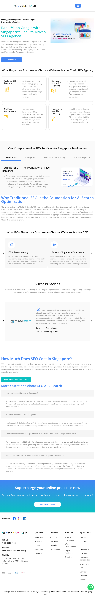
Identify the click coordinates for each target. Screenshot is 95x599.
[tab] (11, 157)
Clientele (53, 545)
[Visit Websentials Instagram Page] (19, 518)
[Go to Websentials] (25, 5)
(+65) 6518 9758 (9, 543)
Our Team (54, 541)
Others (83, 580)
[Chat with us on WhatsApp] (90, 587)
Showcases (39, 537)
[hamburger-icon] (78, 6)
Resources (39, 549)
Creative (68, 557)
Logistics (83, 553)
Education (84, 541)
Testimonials (55, 549)
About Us (53, 537)
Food (82, 545)
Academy (38, 541)
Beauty (83, 537)
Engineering (84, 564)
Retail (82, 568)
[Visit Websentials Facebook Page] (14, 518)
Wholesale (84, 576)
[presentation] (3, 252)
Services (83, 572)
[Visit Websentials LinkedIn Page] (24, 518)
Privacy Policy (73, 591)
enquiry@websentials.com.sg (14, 550)
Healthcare (84, 549)
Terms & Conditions (58, 591)
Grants (37, 545)
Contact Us (39, 553)
